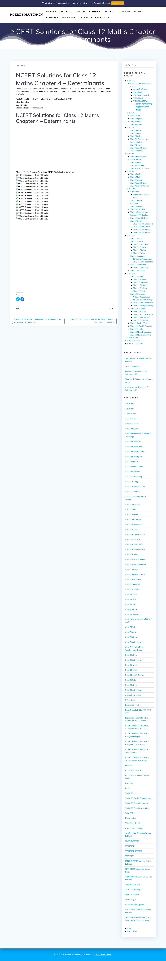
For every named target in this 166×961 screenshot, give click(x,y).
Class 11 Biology (139, 250)
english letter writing (133, 695)
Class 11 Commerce (137, 256)
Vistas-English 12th (132, 823)
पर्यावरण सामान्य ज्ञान (132, 885)
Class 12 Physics (139, 279)
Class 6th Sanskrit (132, 614)
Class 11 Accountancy (133, 477)
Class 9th (108, 11)
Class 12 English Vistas (139, 323)
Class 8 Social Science (138, 157)
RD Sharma (134, 192)
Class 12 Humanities (138, 309)
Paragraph (129, 765)
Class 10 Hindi (135, 221)
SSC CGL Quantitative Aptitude (137, 808)
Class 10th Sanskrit (137, 209)
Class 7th (79, 11)
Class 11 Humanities (138, 265)
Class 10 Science (131, 462)
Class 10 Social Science (139, 218)
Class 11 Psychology (141, 268)
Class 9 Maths (135, 177)
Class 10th (124, 11)
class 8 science (135, 160)
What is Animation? (132, 366)
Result (127, 788)
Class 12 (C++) (139, 291)
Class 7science (135, 130)
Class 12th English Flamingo (141, 326)
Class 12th (51, 18)
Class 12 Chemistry (140, 282)
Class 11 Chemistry (140, 244)
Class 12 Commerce (137, 294)
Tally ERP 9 (130, 813)
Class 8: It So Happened (139, 168)
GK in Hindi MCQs (140, 101)
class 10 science (136, 200)
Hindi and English (132, 705)
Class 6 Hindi (135, 116)
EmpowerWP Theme (103, 955)
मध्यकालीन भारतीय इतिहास (134, 905)
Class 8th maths (131, 665)
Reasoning (129, 783)
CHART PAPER (86, 18)
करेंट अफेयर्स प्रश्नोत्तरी (141, 95)
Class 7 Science (131, 637)
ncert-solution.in (26, 14)
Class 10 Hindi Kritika (141, 233)
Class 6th (64, 11)
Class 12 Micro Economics (140, 332)
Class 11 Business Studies (143, 262)
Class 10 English (136, 206)
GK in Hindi (138, 98)
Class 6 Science (136, 124)
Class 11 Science (136, 241)
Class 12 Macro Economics (140, 335)
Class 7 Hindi (135, 145)
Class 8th (94, 11)
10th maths (134, 203)
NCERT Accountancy (141, 297)
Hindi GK (50, 11)
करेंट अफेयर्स (137, 92)
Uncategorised (130, 818)
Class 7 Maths (135, 133)
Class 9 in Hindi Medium (139, 186)
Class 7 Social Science (138, 148)
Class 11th (139, 11)
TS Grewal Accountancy (142, 259)
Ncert (129, 928)
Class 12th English (132, 589)
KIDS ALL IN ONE (102, 18)
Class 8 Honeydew (137, 165)
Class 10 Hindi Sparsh (141, 227)
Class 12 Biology (139, 285)
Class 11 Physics (139, 247)
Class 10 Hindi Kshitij (141, 230)
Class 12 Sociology (140, 320)
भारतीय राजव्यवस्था (132, 895)
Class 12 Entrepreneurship (143, 306)
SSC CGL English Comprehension (138, 798)
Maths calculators (118, 3)
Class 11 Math (130, 509)
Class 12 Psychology (141, 317)
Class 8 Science (131, 655)
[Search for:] (139, 65)
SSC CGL (129, 793)
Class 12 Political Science (143, 314)
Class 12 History (139, 311)
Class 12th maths (136, 329)
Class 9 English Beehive (134, 675)
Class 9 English (136, 174)
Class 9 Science (136, 180)
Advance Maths (69, 18)
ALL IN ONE (130, 419)
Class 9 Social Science (138, 183)
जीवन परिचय (129, 856)
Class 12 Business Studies (143, 303)
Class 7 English (136, 136)
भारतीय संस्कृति (130, 900)
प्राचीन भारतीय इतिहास (144, 104)
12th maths (20, 66)
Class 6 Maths (135, 122)
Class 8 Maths (135, 162)
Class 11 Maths (136, 238)
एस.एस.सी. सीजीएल (140, 89)
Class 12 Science (136, 276)
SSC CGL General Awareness (136, 803)
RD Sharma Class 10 (133, 770)
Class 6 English (136, 119)
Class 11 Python (139, 253)
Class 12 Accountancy (133, 524)
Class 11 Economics (137, 271)
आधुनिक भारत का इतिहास (134, 828)
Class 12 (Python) (140, 288)
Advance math (130, 414)
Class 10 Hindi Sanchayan (143, 224)
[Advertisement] (64, 149)
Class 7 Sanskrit (136, 151)
